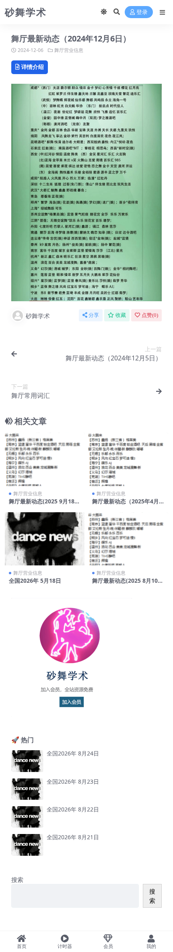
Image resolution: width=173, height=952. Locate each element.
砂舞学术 (38, 316)
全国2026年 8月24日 (73, 753)
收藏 (120, 315)
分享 (94, 315)
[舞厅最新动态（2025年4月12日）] (128, 459)
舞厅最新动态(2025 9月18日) (41, 504)
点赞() (150, 315)
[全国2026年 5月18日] (45, 539)
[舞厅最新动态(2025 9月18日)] (45, 459)
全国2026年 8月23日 (73, 781)
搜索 (17, 879)
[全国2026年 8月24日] (27, 761)
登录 (142, 12)
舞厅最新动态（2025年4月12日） (127, 504)
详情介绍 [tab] (32, 66)
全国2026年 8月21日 (73, 837)
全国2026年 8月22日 (73, 809)
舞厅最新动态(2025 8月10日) (125, 584)
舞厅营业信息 (68, 50)
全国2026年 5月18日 (35, 580)
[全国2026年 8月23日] (27, 789)
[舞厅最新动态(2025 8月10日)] (128, 539)
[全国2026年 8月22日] (27, 817)
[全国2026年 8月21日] (27, 844)
